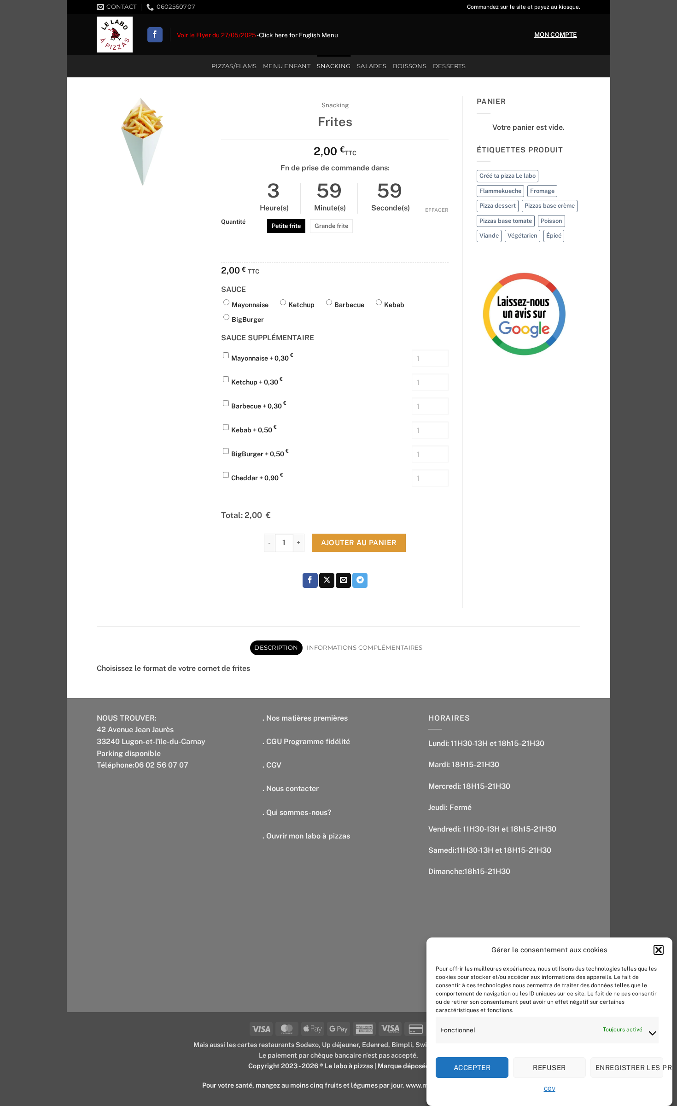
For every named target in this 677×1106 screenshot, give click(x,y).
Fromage (542, 190)
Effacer (437, 210)
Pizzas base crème (550, 205)
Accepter (472, 1067)
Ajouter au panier (359, 542)
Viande (489, 235)
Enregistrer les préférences (629, 1067)
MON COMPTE (555, 34)
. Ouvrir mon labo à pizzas (306, 836)
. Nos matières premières (305, 718)
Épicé (553, 235)
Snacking (333, 66)
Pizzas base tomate (505, 220)
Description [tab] (276, 647)
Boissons (409, 66)
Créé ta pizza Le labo (507, 175)
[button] (658, 950)
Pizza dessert (497, 205)
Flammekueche (500, 190)
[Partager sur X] (326, 580)
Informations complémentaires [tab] (364, 647)
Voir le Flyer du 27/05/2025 (216, 35)
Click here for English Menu (298, 35)
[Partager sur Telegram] (360, 580)
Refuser (549, 1067)
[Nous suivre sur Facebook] (155, 35)
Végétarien (522, 235)
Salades (371, 66)
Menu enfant (286, 66)
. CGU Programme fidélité (306, 741)
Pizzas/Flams (234, 66)
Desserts (449, 66)
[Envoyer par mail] (343, 580)
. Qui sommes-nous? (297, 812)
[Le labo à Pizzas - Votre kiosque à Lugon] (115, 34)
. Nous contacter (291, 788)
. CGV (272, 765)
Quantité (233, 221)
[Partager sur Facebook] (310, 580)
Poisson (551, 220)
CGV (549, 1089)
